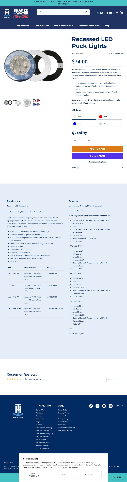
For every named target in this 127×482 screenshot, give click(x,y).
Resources (40, 419)
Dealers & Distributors (89, 25)
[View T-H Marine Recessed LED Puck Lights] (8, 102)
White (80, 116)
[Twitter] (91, 406)
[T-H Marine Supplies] (16, 13)
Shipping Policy (63, 413)
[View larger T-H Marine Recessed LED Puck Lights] (34, 66)
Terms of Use (62, 416)
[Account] (116, 12)
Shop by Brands (41, 25)
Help (119, 477)
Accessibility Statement (66, 428)
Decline (89, 475)
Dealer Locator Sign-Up (44, 434)
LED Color (76, 110)
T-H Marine (78, 53)
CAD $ (118, 405)
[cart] (121, 13)
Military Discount (42, 446)
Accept (62, 475)
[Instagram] (111, 406)
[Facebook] (97, 406)
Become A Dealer (42, 431)
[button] (75, 140)
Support (39, 425)
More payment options (97, 162)
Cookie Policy (73, 467)
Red (105, 116)
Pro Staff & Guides (42, 437)
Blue (79, 124)
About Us (39, 413)
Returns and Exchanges (44, 428)
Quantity (79, 132)
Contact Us (40, 410)
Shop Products (22, 25)
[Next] (61, 65)
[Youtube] (104, 406)
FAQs (38, 422)
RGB (105, 124)
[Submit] (86, 12)
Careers (39, 416)
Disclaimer (61, 425)
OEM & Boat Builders (63, 25)
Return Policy (63, 410)
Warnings (75, 167)
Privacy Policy (63, 419)
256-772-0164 (106, 12)
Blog (107, 25)
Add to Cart (98, 148)
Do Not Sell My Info (65, 431)
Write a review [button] (113, 380)
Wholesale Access (42, 448)
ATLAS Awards (41, 440)
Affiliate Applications (43, 443)
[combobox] (63, 12)
